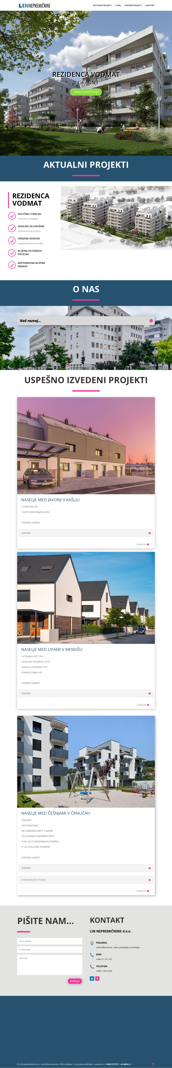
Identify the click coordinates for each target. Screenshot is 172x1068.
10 (96, 802)
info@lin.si (126, 1064)
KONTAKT (150, 5)
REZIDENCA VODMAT (86, 74)
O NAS (118, 5)
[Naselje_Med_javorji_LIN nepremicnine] (86, 493)
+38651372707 (111, 1064)
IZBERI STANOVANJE (86, 92)
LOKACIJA (141, 544)
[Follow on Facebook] (97, 978)
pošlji (75, 981)
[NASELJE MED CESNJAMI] (86, 807)
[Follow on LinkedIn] (92, 978)
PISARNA (101, 942)
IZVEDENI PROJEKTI (133, 5)
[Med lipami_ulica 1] (86, 643)
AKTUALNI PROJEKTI (102, 5)
